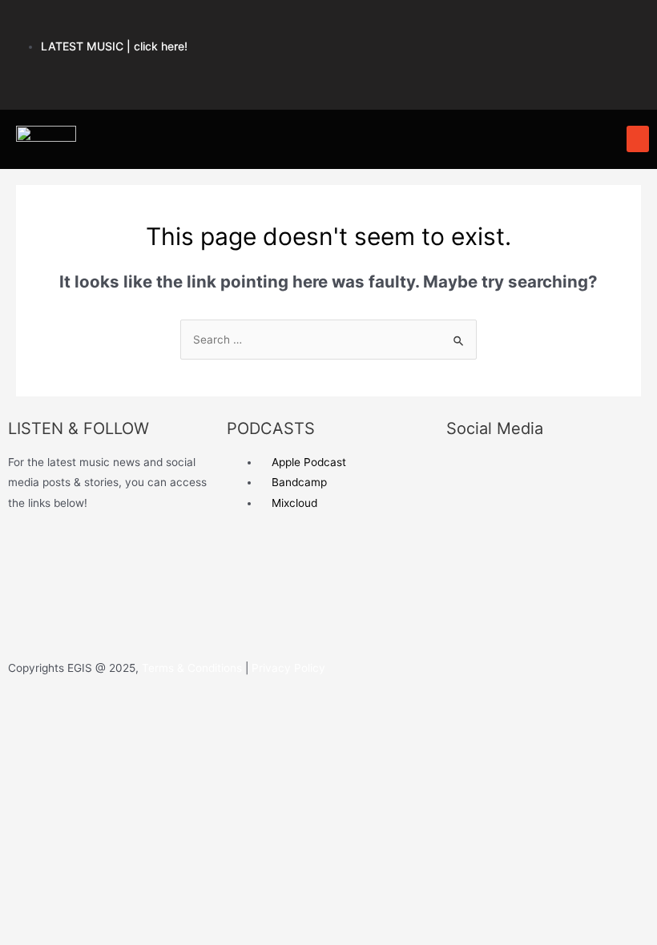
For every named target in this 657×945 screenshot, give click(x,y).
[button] (638, 139)
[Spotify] (355, 28)
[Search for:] (328, 339)
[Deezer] (28, 616)
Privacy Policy (286, 668)
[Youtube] (533, 28)
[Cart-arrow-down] (533, 74)
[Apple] (414, 28)
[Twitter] (414, 74)
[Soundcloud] (473, 28)
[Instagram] (592, 28)
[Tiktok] (473, 74)
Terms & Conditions (192, 668)
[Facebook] (355, 74)
